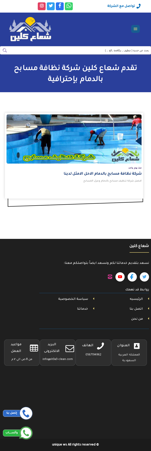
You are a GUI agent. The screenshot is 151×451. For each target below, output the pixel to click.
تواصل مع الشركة (121, 6)
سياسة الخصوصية (73, 299)
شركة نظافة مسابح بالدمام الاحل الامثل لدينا (103, 174)
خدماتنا (82, 309)
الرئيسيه (136, 299)
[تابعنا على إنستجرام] (110, 277)
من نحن (137, 319)
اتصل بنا (136, 309)
